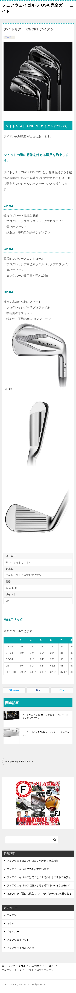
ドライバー (13, 931)
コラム (10, 923)
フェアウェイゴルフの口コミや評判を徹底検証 (33, 860)
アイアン (9, 37)
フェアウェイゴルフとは (20, 947)
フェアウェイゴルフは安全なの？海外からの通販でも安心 (39, 877)
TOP (29, 966)
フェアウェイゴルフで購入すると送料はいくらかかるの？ (39, 885)
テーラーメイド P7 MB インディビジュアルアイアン (45, 734)
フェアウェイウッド (18, 939)
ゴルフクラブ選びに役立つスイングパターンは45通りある (39, 893)
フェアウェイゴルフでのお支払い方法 (28, 869)
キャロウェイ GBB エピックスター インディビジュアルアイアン (45, 716)
